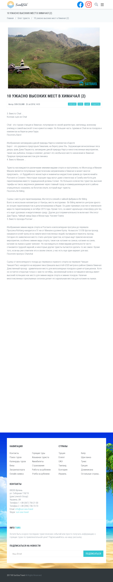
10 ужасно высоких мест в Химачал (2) (51, 18)
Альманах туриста (40, 457)
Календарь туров (18, 461)
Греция (84, 465)
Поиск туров (15, 457)
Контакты (14, 453)
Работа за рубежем (41, 469)
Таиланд (62, 465)
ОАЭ (61, 461)
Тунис (83, 461)
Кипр (83, 453)
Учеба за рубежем (40, 473)
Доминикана (87, 469)
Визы (12, 465)
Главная (10, 18)
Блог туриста (24, 18)
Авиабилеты (38, 461)
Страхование (38, 465)
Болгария (63, 469)
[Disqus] (54, 322)
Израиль (62, 473)
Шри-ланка (86, 457)
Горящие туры (38, 453)
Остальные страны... (90, 473)
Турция (62, 453)
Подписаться (93, 553)
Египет (62, 457)
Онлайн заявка (17, 473)
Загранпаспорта (17, 469)
